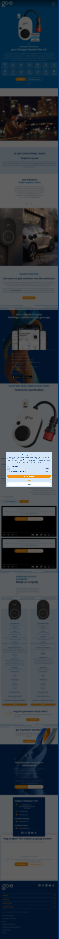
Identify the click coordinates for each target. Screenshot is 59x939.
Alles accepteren (29, 476)
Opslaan (29, 484)
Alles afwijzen (29, 480)
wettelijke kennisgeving (37, 462)
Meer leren (47, 466)
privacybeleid (22, 462)
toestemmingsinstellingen (43, 460)
